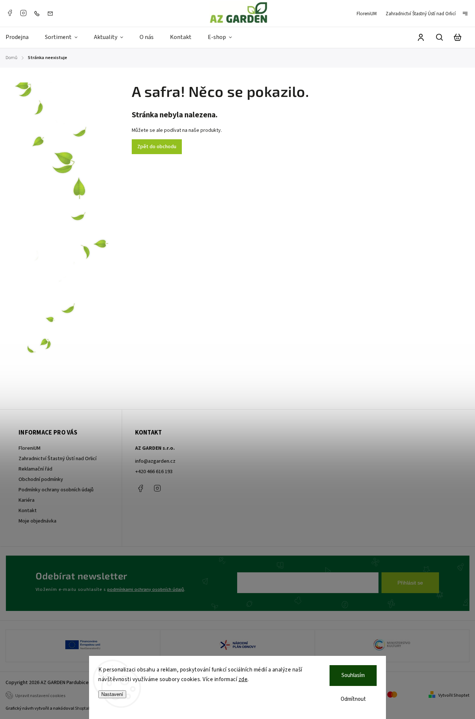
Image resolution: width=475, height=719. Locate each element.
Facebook (10, 13)
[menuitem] (21, 37)
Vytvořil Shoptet (453, 695)
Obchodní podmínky (41, 479)
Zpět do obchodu (156, 146)
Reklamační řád (35, 469)
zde (243, 679)
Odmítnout (353, 699)
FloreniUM (367, 13)
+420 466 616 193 (154, 471)
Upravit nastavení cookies (40, 696)
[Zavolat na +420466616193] (38, 13)
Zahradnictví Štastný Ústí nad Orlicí (421, 13)
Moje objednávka (37, 521)
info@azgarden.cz (155, 461)
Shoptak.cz (85, 708)
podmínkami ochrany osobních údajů (145, 589)
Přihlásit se (410, 583)
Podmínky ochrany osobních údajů (56, 490)
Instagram (23, 13)
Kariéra (27, 500)
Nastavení (112, 694)
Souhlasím (353, 675)
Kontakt (28, 510)
